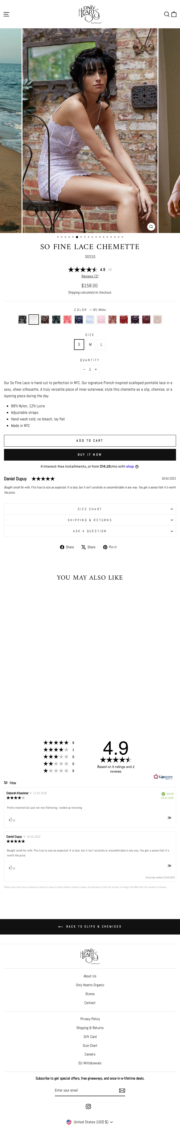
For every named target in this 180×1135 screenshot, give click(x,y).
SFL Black (22, 319)
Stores (90, 993)
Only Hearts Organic (90, 984)
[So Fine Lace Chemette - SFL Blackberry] (66, 704)
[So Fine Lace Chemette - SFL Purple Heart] (61, 704)
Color (89, 310)
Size (90, 335)
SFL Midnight (78, 319)
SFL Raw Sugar (112, 319)
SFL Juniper (56, 319)
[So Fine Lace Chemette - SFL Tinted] (37, 709)
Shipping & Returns (90, 520)
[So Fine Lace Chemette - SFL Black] (7, 704)
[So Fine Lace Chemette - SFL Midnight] (34, 704)
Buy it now (90, 454)
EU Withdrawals (90, 1063)
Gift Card (90, 1036)
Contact (90, 1002)
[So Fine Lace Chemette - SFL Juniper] (23, 704)
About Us (90, 976)
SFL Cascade (90, 319)
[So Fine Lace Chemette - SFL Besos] (56, 704)
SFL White (33, 319)
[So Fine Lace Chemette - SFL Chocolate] (18, 704)
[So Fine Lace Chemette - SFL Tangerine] (29, 704)
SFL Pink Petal (101, 319)
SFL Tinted (157, 319)
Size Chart (90, 1045)
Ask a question (90, 531)
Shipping (74, 292)
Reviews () (90, 276)
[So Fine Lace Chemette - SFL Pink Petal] (45, 704)
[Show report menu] (169, 818)
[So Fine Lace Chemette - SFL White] (13, 704)
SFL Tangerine (67, 319)
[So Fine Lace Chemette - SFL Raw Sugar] (50, 704)
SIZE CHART (90, 509)
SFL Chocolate (45, 319)
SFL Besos (123, 319)
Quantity (90, 360)
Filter (12, 783)
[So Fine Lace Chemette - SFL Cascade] (39, 704)
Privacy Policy (90, 1018)
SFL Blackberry (146, 319)
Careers (90, 1054)
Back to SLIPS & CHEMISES (93, 927)
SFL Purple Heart (135, 319)
